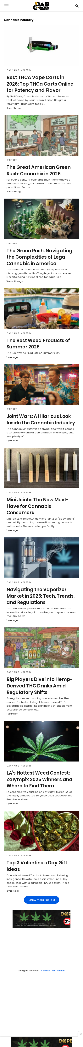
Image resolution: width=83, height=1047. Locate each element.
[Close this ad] (80, 1034)
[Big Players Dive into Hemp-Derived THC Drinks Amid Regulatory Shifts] (41, 647)
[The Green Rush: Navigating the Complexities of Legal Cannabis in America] (41, 219)
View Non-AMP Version (53, 970)
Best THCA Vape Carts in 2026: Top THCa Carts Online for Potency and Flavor (40, 83)
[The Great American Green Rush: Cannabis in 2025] (41, 135)
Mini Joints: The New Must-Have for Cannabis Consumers (38, 506)
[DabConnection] (41, 5)
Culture (12, 160)
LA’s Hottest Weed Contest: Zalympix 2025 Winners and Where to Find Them (39, 779)
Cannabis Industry (19, 70)
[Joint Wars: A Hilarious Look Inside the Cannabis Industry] (41, 384)
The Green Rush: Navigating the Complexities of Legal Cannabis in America (39, 257)
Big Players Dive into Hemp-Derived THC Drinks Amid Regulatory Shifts (39, 685)
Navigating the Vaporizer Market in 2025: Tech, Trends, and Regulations (41, 596)
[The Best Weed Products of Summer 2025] (41, 308)
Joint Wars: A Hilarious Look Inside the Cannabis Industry (41, 419)
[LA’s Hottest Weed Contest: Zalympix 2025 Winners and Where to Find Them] (41, 741)
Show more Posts (40, 900)
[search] (77, 6)
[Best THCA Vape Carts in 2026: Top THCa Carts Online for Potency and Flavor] (41, 45)
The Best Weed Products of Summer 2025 (38, 343)
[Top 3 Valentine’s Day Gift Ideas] (41, 831)
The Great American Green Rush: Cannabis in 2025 (39, 170)
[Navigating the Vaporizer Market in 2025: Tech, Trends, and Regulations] (41, 557)
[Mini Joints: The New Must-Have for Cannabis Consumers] (41, 468)
